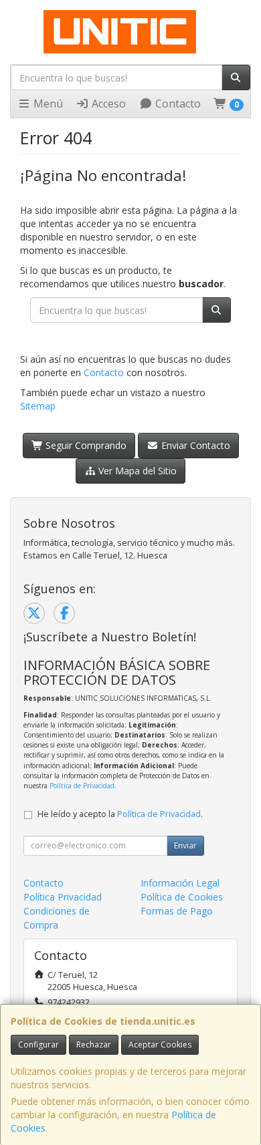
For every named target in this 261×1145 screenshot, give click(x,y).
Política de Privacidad (82, 785)
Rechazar (93, 1044)
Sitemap (38, 405)
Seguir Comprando (84, 445)
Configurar (38, 1044)
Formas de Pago (177, 911)
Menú (47, 103)
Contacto (177, 103)
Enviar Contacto (194, 445)
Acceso (107, 103)
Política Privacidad (62, 896)
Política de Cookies (182, 896)
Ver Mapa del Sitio (136, 470)
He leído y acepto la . (120, 814)
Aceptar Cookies (159, 1044)
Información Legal (180, 882)
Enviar (185, 845)
